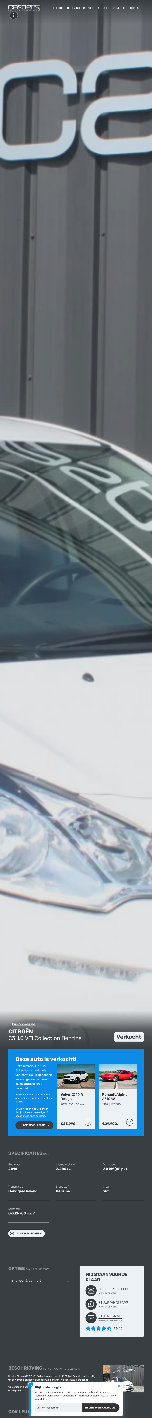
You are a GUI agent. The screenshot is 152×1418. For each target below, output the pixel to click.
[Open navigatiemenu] (14, 15)
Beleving (73, 8)
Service (88, 8)
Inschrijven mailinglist (100, 1407)
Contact (136, 8)
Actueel (103, 8)
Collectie (57, 8)
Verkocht (120, 8)
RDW (29, 1213)
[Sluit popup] (119, 1386)
